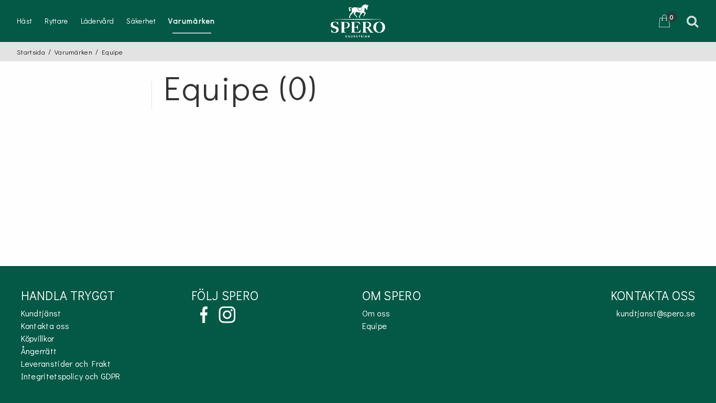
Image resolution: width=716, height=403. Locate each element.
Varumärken (191, 21)
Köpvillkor (38, 338)
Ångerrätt (39, 350)
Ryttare (56, 21)
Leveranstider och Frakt (66, 363)
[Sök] (694, 21)
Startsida (31, 51)
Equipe (374, 325)
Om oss (376, 313)
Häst (24, 21)
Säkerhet (141, 21)
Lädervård (97, 21)
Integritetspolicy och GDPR (71, 375)
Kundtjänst (41, 313)
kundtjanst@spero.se (655, 313)
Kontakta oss (45, 325)
